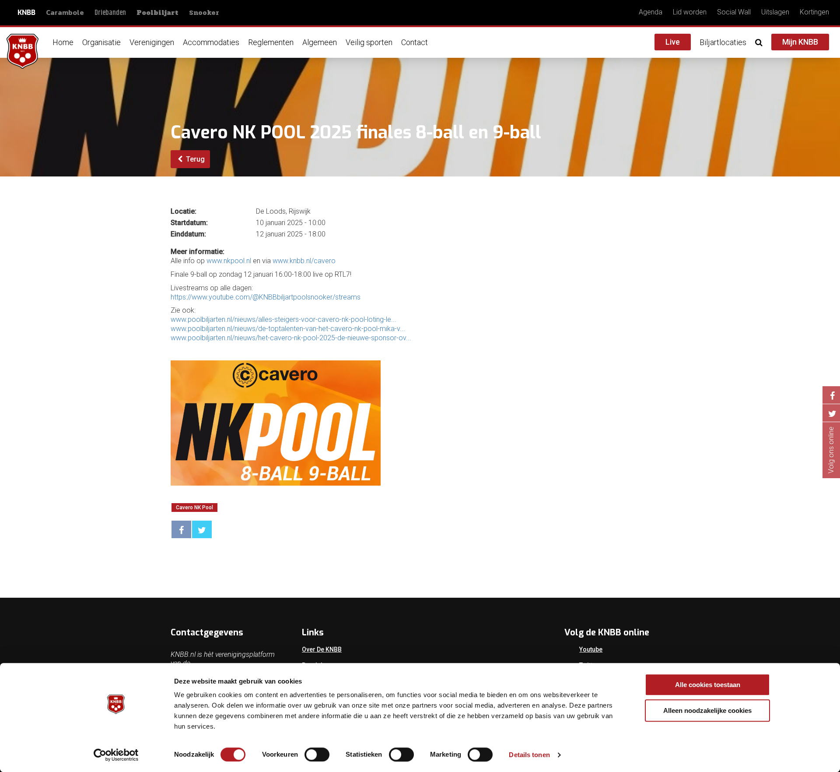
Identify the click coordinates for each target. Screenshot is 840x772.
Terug (194, 159)
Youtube (590, 649)
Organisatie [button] (101, 42)
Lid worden (690, 12)
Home (63, 42)
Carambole (65, 12)
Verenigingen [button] (152, 42)
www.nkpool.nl (228, 261)
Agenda (650, 12)
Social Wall (734, 12)
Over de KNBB (322, 649)
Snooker (204, 12)
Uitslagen (775, 12)
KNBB (26, 12)
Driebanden (110, 12)
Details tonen (529, 754)
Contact (414, 42)
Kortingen (814, 12)
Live (672, 41)
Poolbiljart (157, 12)
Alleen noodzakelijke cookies (707, 710)
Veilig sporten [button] (369, 42)
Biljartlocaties (723, 42)
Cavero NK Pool (194, 507)
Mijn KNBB (800, 41)
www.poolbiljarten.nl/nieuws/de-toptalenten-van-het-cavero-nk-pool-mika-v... (288, 328)
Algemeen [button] (319, 42)
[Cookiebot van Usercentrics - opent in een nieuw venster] (116, 754)
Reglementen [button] (271, 42)
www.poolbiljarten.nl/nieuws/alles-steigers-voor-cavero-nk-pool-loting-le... (283, 319)
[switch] (316, 754)
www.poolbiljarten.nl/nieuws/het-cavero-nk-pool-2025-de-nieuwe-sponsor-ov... (291, 338)
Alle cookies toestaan (707, 684)
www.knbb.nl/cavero (304, 261)
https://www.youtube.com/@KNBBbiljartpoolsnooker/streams (265, 297)
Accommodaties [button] (211, 42)
